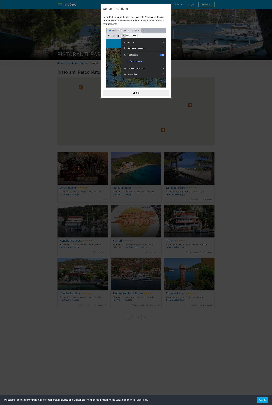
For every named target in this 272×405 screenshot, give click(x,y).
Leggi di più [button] (142, 400)
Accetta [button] (262, 400)
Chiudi (136, 92)
